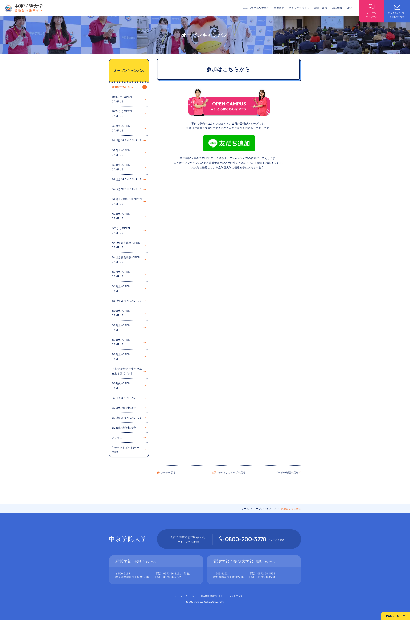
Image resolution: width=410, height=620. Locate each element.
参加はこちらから (122, 87)
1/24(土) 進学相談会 (124, 427)
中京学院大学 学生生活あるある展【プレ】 (127, 371)
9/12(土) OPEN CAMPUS (121, 128)
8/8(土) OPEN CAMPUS (126, 179)
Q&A (349, 8)
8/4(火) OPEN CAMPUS (126, 189)
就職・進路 (320, 8)
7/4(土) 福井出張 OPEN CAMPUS (126, 245)
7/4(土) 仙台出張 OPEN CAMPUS (126, 259)
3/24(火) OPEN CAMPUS (121, 385)
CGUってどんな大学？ (256, 8)
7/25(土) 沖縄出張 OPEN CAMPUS (127, 201)
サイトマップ (236, 596)
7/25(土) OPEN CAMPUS (121, 216)
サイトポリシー (182, 596)
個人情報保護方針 (210, 596)
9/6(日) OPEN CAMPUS (126, 140)
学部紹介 (279, 8)
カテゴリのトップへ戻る (231, 472)
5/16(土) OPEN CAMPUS (121, 342)
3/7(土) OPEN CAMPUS (126, 398)
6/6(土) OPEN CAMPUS (126, 300)
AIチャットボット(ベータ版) (125, 450)
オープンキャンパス (129, 70)
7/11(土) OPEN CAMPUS (121, 230)
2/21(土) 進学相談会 (124, 407)
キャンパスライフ (299, 8)
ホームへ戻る (168, 472)
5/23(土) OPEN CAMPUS (121, 327)
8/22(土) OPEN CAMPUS (121, 152)
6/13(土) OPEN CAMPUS (121, 288)
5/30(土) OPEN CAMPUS (121, 313)
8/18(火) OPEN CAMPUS (121, 167)
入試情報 (337, 8)
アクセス (117, 437)
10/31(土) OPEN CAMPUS (122, 99)
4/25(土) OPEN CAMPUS (121, 356)
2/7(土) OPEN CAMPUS (126, 417)
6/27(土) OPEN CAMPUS (121, 274)
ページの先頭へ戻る (287, 472)
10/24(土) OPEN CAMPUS (122, 113)
